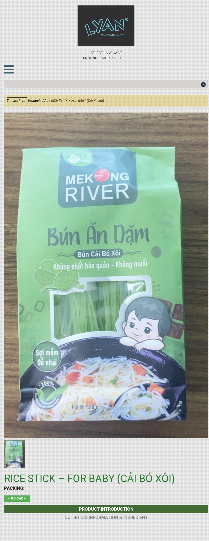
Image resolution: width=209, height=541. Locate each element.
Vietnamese (112, 58)
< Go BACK (17, 498)
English (90, 58)
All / (47, 100)
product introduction (106, 509)
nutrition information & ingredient (106, 517)
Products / (36, 100)
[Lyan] (106, 25)
